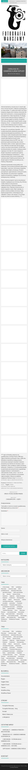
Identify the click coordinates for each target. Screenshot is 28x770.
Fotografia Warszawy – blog (9, 708)
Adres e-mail (4, 534)
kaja (19, 73)
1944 (12, 587)
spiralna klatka (11, 608)
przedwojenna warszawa (9, 606)
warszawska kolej (11, 612)
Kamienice (5, 596)
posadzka (5, 603)
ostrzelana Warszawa (8, 601)
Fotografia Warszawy (8, 705)
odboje (4, 599)
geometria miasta (7, 592)
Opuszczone (17, 599)
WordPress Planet (6, 693)
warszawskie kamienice (16, 488)
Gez (4, 594)
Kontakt (4, 711)
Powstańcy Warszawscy (15, 605)
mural (8, 486)
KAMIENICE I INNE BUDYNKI (14, 483)
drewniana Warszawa (16, 590)
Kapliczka (12, 596)
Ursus (2, 484)
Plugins (3, 679)
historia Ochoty (16, 594)
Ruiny (4, 608)
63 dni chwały (6, 587)
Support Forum (5, 684)
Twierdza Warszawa (7, 610)
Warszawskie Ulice (11, 617)
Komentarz (4, 511)
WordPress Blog (5, 690)
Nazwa (3, 528)
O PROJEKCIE (6, 717)
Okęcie (10, 599)
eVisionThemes (14, 767)
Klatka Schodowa (21, 596)
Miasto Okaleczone (7, 714)
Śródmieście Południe (14, 619)
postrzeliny (12, 603)
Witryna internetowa (6, 540)
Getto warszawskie (18, 592)
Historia (9, 594)
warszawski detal (10, 613)
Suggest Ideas (5, 682)
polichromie (18, 601)
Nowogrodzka (20, 597)
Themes (3, 687)
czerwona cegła (12, 588)
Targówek (19, 608)
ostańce (24, 599)
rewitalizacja (20, 606)
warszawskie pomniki (13, 615)
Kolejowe (5, 597)
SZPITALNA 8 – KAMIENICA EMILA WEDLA (14, 748)
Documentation (5, 676)
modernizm (12, 597)
